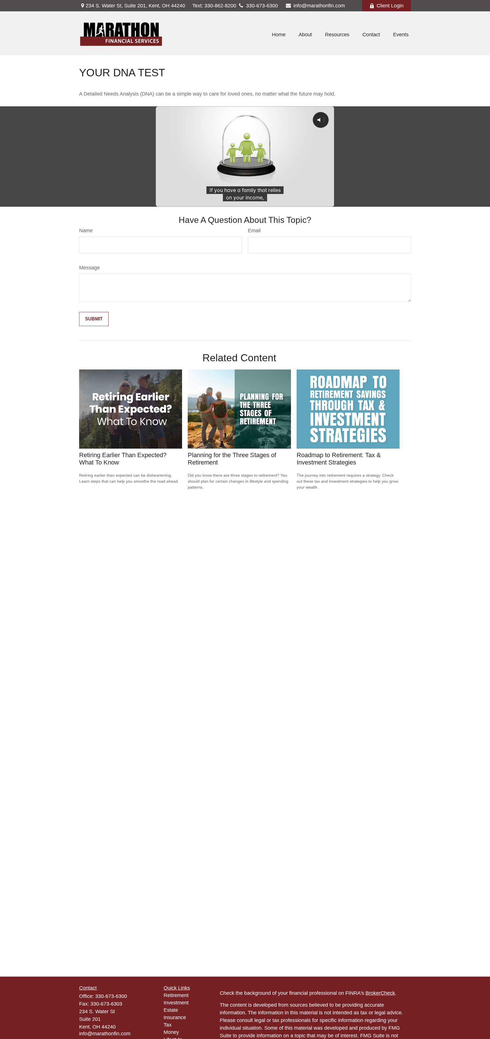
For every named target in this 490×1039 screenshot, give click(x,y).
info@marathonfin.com (319, 6)
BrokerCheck (380, 993)
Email (254, 230)
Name (86, 230)
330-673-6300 (262, 6)
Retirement (176, 995)
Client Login (390, 6)
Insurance (175, 1017)
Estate (171, 1010)
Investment (176, 1003)
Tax (168, 1025)
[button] (279, 34)
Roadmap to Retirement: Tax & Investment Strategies (339, 458)
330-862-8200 (214, 6)
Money (171, 1032)
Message (89, 268)
